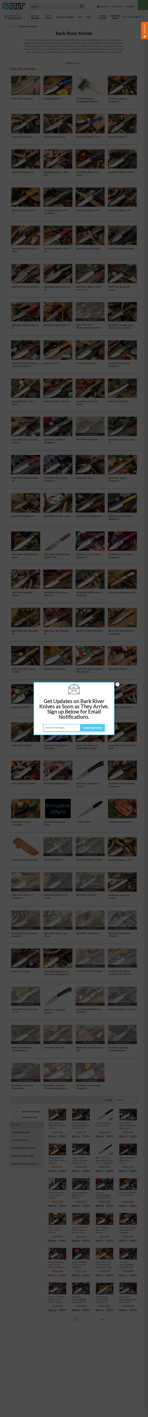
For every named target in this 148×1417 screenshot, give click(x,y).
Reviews (144, 29)
